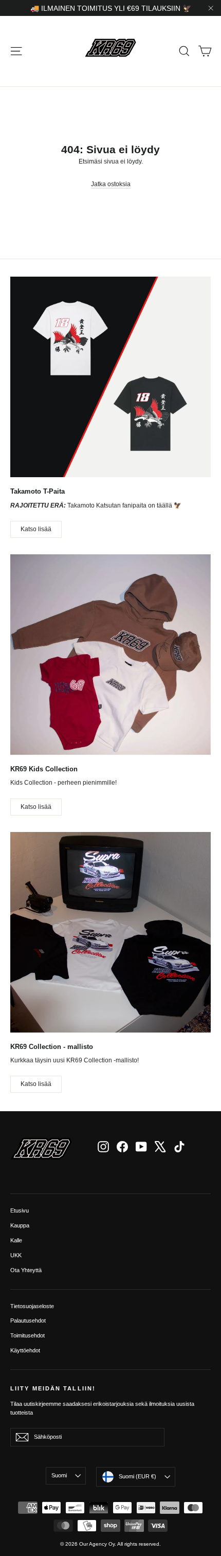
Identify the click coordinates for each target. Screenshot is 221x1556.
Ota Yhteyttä (26, 1270)
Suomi (59, 1475)
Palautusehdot (28, 1320)
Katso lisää (36, 529)
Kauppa (19, 1225)
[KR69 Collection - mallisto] (110, 932)
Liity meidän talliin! (53, 1388)
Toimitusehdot (27, 1335)
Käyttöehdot (25, 1350)
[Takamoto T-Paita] (110, 377)
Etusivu (19, 1210)
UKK (16, 1255)
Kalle (16, 1240)
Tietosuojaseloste (32, 1306)
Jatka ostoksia (111, 184)
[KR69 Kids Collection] (110, 654)
